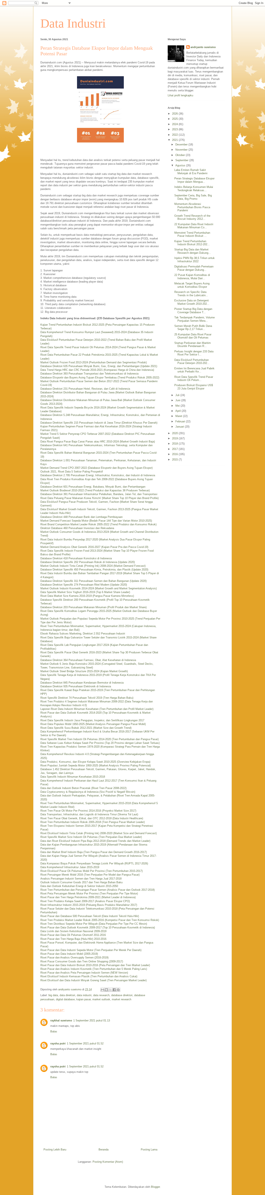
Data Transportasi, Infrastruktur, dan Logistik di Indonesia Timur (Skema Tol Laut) (89, 814)
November (181, 149)
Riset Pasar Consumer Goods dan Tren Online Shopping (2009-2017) (81, 961)
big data (53, 995)
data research (101, 995)
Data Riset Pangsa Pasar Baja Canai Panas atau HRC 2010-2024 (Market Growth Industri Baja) (97, 441)
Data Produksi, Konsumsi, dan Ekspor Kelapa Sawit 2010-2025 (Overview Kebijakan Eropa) (95, 761)
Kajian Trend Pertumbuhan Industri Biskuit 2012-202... (192, 243)
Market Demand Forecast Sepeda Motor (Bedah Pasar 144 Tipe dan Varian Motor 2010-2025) (96, 520)
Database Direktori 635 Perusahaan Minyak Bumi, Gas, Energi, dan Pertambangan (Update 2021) (98, 366)
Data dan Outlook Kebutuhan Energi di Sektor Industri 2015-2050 (79, 886)
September (182, 160)
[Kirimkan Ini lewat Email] (102, 990)
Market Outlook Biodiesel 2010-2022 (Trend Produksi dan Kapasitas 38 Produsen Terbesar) (95, 490)
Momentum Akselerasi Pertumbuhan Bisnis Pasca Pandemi (192, 207)
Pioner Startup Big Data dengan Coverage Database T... (193, 310)
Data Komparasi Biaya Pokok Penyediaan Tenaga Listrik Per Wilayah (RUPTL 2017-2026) (94, 863)
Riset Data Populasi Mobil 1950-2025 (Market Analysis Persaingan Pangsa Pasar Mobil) (93, 724)
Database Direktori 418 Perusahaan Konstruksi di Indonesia (76, 558)
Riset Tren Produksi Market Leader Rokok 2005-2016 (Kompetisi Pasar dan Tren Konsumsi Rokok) (99, 920)
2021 (175, 139)
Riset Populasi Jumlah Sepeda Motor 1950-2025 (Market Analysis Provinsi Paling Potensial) (95, 765)
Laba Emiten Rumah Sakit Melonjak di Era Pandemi (190, 171)
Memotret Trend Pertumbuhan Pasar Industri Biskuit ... (192, 234)
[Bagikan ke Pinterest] (118, 990)
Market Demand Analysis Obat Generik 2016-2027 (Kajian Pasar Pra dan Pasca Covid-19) (94, 547)
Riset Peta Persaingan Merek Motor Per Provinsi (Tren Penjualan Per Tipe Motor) (89, 893)
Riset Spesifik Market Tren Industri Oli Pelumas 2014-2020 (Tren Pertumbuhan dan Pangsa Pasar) (99, 739)
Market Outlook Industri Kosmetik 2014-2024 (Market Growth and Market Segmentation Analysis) (98, 588)
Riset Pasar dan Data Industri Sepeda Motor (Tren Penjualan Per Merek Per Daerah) (90, 950)
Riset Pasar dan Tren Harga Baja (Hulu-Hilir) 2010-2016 (73, 938)
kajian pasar (83, 999)
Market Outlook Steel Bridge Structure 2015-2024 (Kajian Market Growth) (84, 671)
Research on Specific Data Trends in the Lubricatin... (191, 293)
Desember (181, 144)
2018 (175, 443)
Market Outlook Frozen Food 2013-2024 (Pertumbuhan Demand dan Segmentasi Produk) (93, 362)
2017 (175, 449)
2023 (175, 129)
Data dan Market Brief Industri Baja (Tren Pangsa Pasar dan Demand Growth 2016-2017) (93, 852)
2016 (175, 454)
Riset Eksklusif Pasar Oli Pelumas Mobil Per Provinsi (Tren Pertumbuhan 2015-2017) (91, 870)
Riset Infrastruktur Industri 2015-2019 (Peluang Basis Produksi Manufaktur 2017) (88, 904)
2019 (175, 438)
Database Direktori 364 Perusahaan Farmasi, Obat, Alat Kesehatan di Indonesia (88, 660)
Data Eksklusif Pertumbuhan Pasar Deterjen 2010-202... (192, 361)
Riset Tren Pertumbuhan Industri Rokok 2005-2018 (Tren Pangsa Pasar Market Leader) (92, 822)
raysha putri (58, 1043)
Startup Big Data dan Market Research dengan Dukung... (192, 251)
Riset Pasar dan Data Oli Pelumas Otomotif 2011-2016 (73, 934)
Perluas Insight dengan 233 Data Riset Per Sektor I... (193, 353)
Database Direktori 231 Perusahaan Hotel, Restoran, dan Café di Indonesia (85, 388)
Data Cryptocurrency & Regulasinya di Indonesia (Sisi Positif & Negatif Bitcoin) (87, 791)
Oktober (180, 155)
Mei (178, 405)
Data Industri (73, 23)
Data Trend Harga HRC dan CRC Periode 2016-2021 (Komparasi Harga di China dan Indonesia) (97, 369)
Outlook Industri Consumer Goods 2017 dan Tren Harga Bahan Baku (81, 882)
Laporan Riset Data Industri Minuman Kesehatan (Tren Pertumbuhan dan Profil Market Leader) (96, 708)
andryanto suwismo (203, 47)
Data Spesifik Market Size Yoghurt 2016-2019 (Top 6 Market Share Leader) (85, 592)
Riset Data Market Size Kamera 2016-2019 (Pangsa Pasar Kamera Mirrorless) (87, 595)
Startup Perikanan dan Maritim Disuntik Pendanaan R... (192, 344)
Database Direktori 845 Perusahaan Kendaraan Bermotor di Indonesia (82, 682)
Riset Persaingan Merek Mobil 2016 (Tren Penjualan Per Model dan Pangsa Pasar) (90, 874)
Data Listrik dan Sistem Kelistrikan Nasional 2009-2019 (73, 931)
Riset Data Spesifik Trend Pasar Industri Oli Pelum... (193, 378)
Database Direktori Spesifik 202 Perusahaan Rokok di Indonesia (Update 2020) (87, 562)
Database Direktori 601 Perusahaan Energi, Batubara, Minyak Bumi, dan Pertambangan (92, 486)
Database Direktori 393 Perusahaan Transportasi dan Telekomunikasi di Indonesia (89, 373)
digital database (65, 999)
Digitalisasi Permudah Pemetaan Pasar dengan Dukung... (193, 268)
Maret (179, 416)
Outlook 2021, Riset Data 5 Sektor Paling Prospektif (71, 471)
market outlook (101, 999)
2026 (175, 113)
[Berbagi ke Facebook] (114, 990)
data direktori (67, 995)
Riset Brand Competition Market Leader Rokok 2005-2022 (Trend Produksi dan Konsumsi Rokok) (98, 524)
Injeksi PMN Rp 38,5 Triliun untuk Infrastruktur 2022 (194, 259)
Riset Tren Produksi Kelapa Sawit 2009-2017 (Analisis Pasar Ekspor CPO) (85, 901)
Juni (178, 400)
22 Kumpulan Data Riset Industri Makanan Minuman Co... (193, 226)
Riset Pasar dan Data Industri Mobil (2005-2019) (69, 953)
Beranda (103, 1149)
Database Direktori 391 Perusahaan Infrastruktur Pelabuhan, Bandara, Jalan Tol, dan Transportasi (98, 494)
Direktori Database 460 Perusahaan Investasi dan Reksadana (77, 528)
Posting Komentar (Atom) (108, 1161)
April (178, 410)
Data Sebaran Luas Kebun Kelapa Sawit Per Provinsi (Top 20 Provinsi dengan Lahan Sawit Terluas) (100, 742)
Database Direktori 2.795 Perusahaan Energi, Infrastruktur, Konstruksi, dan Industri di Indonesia (97, 475)
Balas (53, 1031)
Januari (180, 426)
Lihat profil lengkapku (180, 95)
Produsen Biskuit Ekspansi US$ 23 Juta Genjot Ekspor (193, 387)
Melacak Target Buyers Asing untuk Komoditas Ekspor (192, 285)
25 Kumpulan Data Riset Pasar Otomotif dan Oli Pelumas (192, 336)
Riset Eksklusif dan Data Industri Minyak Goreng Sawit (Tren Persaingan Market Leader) (93, 980)
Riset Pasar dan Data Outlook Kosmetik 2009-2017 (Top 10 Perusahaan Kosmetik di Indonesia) (97, 927)
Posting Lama (149, 1149)
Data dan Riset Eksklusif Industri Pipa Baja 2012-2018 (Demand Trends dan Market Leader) (95, 840)
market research (121, 999)
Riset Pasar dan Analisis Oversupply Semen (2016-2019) (74, 957)
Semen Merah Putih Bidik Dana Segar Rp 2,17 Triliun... (193, 327)
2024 (175, 124)
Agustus (180, 165)
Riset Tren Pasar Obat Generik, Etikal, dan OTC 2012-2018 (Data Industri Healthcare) (91, 818)
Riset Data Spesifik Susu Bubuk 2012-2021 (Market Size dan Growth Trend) (85, 727)
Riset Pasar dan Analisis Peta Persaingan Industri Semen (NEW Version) (84, 972)
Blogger (155, 1186)
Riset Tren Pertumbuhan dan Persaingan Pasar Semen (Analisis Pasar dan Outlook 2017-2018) (97, 889)
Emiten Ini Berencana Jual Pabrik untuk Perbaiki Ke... (194, 370)
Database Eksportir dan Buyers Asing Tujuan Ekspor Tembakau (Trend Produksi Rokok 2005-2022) (99, 377)
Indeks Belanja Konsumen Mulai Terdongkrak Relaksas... (193, 188)
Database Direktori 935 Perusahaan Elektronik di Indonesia (75, 686)
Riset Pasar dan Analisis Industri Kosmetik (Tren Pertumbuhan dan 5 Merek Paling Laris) (93, 968)
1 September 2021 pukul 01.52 (85, 1043)
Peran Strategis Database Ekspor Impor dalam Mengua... (194, 180)
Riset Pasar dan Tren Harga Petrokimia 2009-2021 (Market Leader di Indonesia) (88, 897)
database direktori (121, 995)
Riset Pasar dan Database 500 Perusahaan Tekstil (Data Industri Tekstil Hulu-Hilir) (89, 916)
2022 (175, 134)
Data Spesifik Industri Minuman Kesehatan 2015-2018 (72, 776)
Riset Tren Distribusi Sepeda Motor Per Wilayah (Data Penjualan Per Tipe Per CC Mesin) (93, 923)
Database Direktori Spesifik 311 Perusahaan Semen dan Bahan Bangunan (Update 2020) (93, 580)
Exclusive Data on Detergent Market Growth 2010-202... (191, 302)
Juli (177, 395)
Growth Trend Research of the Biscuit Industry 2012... (192, 217)
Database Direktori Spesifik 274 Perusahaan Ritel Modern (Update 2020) (83, 584)
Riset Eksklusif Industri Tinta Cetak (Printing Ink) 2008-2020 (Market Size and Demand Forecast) (98, 833)
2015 (175, 459)
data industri (84, 995)
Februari (180, 421)
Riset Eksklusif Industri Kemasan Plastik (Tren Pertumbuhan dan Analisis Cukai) (88, 976)
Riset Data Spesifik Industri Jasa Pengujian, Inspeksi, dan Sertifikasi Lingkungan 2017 (92, 720)
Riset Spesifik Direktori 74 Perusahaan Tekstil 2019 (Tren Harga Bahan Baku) (86, 697)
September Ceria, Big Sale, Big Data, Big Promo (193, 197)
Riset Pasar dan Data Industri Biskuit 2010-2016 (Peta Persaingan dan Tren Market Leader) (95, 965)
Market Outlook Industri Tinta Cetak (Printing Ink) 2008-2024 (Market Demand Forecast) (93, 565)
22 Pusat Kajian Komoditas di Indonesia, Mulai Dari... (192, 276)
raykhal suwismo (61, 1020)
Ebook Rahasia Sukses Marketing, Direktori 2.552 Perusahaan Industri (82, 633)
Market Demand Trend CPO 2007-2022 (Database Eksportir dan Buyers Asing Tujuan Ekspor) (96, 467)
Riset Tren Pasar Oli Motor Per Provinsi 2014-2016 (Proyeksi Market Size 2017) (88, 810)
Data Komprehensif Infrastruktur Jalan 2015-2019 (69, 867)
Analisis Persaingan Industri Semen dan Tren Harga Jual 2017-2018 (81, 878)
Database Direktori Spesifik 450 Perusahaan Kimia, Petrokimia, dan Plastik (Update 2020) (94, 569)
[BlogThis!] (106, 990)
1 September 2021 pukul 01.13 (91, 1020)
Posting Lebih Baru (54, 1149)
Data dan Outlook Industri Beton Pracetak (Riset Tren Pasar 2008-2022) (83, 788)
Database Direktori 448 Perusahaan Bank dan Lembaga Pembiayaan (81, 516)
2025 (175, 118)
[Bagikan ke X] (110, 990)
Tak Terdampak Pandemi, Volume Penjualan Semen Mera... (194, 319)
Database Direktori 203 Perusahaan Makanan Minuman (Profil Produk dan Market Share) (93, 607)
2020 (175, 433)
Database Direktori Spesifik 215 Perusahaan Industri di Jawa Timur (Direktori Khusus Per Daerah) (98, 422)
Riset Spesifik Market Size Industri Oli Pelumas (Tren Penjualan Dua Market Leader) (91, 837)
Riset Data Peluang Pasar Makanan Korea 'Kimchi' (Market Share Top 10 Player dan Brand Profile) (99, 498)
